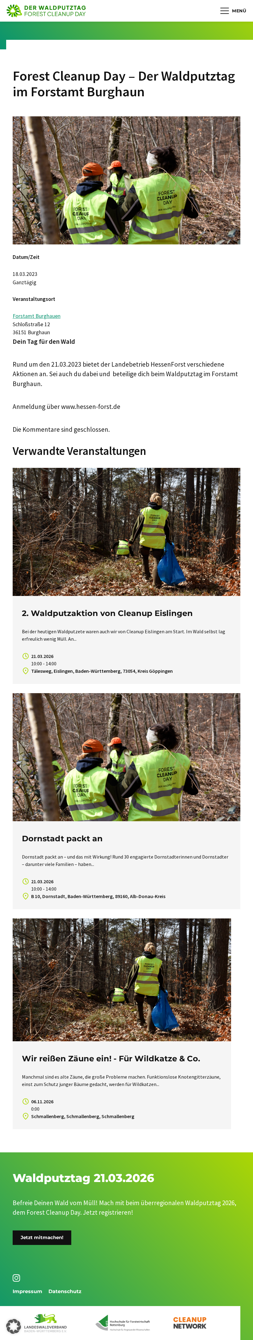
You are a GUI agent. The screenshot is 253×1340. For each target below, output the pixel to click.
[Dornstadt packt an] (126, 757)
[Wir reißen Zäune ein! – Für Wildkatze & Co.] (122, 979)
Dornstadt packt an (62, 838)
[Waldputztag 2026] (46, 11)
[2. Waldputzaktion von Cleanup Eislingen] (126, 532)
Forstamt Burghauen (36, 316)
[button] (13, 1326)
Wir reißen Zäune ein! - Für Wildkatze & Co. (111, 1058)
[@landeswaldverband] (17, 1278)
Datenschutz (64, 1291)
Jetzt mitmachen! (42, 1237)
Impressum (27, 1291)
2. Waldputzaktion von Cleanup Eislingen (107, 613)
